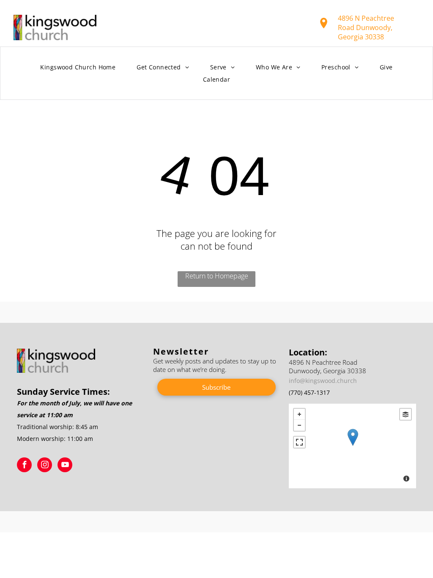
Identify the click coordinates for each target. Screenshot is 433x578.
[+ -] (352, 446)
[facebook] (24, 465)
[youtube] (65, 465)
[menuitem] (78, 67)
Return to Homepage (216, 276)
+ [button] (299, 414)
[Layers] (405, 414)
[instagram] (44, 465)
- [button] (299, 425)
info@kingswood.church (323, 381)
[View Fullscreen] (299, 442)
